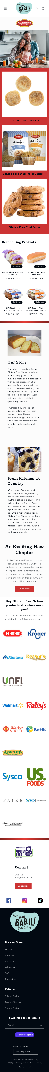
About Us (9, 961)
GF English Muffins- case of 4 (12, 273)
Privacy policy (22, 1063)
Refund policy (36, 1063)
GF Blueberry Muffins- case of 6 (13, 309)
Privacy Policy (12, 996)
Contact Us (10, 979)
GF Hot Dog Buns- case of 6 (36, 273)
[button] (5, 8)
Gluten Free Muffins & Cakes (23, 174)
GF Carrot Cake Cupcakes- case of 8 (36, 309)
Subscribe (23, 886)
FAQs (8, 973)
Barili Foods (23, 1059)
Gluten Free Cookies (23, 227)
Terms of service (26, 1067)
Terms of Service (13, 1002)
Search (8, 949)
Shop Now (24, 589)
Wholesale (10, 967)
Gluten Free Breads (23, 120)
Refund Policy (12, 1008)
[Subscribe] (41, 1025)
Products (9, 955)
